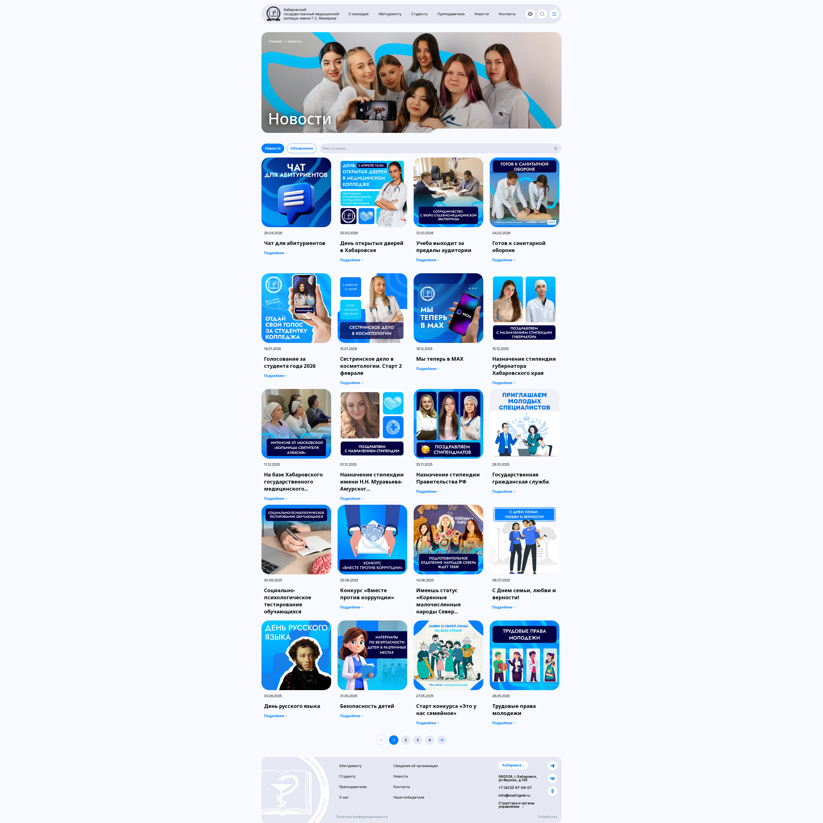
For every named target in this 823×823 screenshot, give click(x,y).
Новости (482, 14)
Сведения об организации (415, 766)
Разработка (548, 816)
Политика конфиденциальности (362, 816)
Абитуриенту (389, 14)
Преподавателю (451, 14)
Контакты (507, 14)
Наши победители (408, 797)
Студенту (419, 14)
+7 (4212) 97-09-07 (515, 787)
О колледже (358, 14)
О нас (343, 797)
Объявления (301, 148)
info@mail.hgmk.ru (514, 795)
